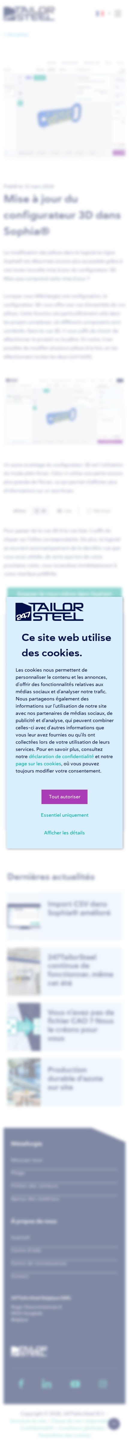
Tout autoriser (64, 796)
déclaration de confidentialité (61, 756)
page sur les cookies (38, 763)
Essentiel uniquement (64, 815)
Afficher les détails (64, 832)
